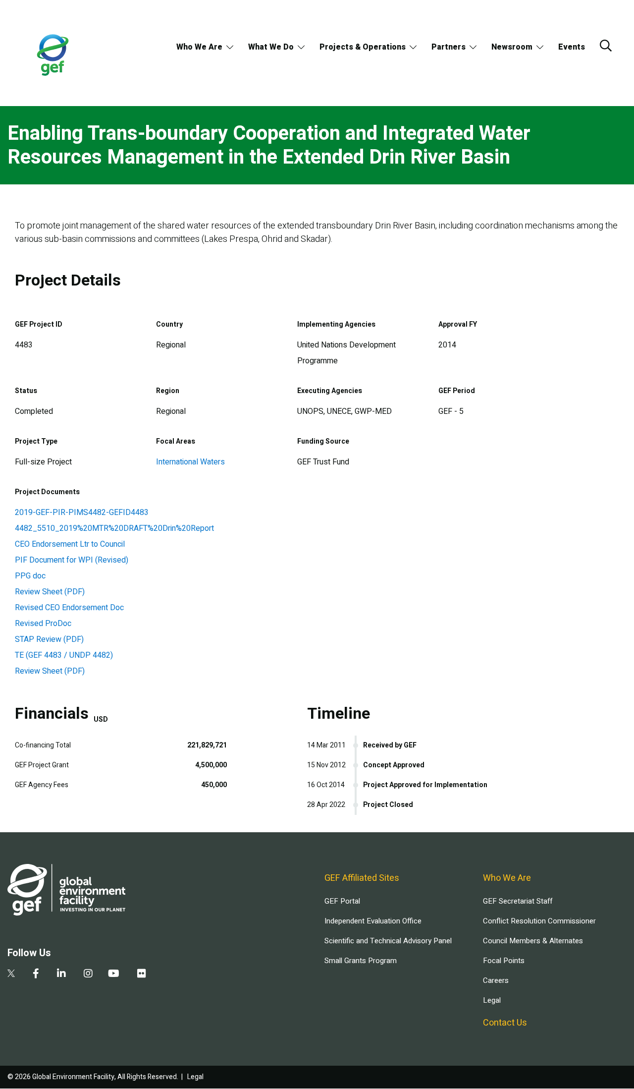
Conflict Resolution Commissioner (539, 921)
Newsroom (511, 47)
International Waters (190, 462)
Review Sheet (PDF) (50, 592)
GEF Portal (342, 901)
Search (606, 46)
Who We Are (199, 47)
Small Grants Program (360, 960)
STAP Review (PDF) (49, 639)
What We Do (271, 47)
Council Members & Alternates (533, 940)
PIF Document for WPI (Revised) (71, 560)
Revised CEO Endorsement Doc (69, 608)
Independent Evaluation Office (373, 921)
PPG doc (30, 576)
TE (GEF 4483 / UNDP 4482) (64, 655)
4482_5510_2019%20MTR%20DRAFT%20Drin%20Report (114, 528)
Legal (492, 1000)
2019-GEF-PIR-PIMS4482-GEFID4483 (82, 512)
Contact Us (505, 1023)
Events (571, 47)
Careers (496, 980)
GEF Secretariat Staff (517, 901)
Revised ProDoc (43, 624)
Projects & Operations (362, 47)
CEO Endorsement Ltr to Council (70, 544)
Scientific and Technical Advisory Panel (388, 940)
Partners (448, 47)
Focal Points (504, 960)
